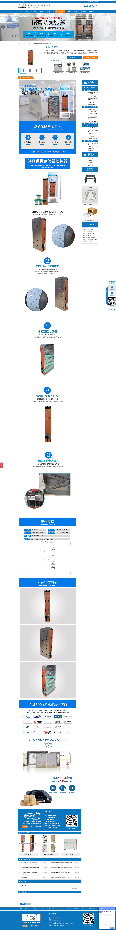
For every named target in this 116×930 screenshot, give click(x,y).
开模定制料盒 (91, 102)
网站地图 (96, 1)
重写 (29, 903)
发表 (23, 903)
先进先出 (42, 11)
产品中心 (30, 43)
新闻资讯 (76, 11)
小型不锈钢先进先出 (92, 121)
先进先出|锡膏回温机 (37, 43)
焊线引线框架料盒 (92, 104)
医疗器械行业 (91, 162)
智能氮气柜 (90, 133)
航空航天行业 (91, 165)
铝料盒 (26, 11)
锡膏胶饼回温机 (91, 109)
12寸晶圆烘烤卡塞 (92, 96)
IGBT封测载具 (34, 11)
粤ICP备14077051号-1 (59, 925)
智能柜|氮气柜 (50, 11)
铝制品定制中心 (60, 11)
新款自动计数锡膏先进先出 (92, 114)
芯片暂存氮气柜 (91, 127)
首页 (21, 11)
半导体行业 (90, 158)
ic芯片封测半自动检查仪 (93, 144)
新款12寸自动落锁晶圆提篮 (92, 99)
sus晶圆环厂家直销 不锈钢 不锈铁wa (93, 147)
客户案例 (69, 11)
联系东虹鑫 (91, 11)
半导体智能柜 (91, 136)
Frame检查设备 (91, 150)
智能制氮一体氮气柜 (92, 138)
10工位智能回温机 (92, 111)
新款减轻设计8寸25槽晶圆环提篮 (93, 93)
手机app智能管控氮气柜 (93, 130)
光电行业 (90, 160)
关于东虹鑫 (90, 1)
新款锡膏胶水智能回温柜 (92, 118)
